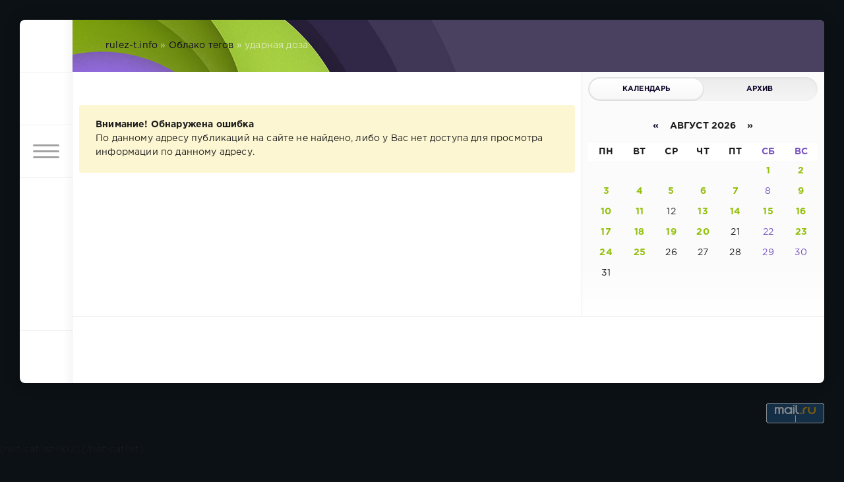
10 (606, 212)
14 (735, 212)
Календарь (646, 89)
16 (801, 212)
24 (605, 252)
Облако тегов (201, 45)
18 (639, 232)
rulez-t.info (132, 45)
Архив (759, 89)
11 (640, 212)
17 (606, 232)
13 (703, 212)
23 (801, 232)
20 (702, 232)
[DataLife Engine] (46, 46)
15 (768, 212)
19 (671, 232)
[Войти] (46, 99)
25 (640, 252)
